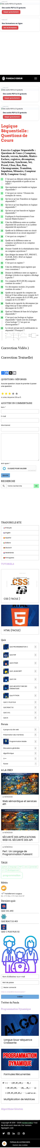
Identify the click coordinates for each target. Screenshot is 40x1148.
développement (13, 870)
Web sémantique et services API (19, 803)
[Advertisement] (20, 54)
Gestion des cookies (20, 1145)
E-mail (3, 416)
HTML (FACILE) (12, 630)
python (4, 867)
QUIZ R (19, 718)
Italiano (8, 543)
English (7, 533)
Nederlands (9, 553)
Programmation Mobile (22, 741)
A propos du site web (19, 730)
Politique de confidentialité (20, 1142)
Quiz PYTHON (22, 695)
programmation (11, 875)
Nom (3, 407)
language (13, 867)
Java (26, 867)
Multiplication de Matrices (19, 1099)
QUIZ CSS (22, 679)
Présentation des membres (19, 735)
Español (8, 538)
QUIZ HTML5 (22, 663)
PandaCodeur (27, 1122)
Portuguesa (9, 558)
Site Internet (5, 425)
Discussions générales (19, 748)
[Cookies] (4, 1143)
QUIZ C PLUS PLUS (19, 702)
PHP (20, 867)
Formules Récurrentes (17, 1074)
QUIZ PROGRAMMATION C (22, 647)
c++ (3, 870)
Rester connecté (10, 987)
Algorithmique (19, 753)
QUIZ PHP (22, 655)
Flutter (19, 764)
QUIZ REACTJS (19, 707)
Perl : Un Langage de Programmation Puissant (17, 853)
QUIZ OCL (19, 713)
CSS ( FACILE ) (12, 598)
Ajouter (5, 475)
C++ (19, 758)
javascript (33, 867)
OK (36, 486)
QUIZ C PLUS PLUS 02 (10, 931)
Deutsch (8, 548)
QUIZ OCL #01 (7, 911)
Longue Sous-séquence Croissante (18, 1041)
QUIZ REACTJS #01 (9, 921)
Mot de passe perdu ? (18, 992)
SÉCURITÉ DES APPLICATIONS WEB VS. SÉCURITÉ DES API (19, 838)
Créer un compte (6, 992)
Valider (20, 996)
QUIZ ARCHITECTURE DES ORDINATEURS (22, 687)
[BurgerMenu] (35, 78)
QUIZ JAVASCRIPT (22, 671)
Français (8, 528)
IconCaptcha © (32, 470)
